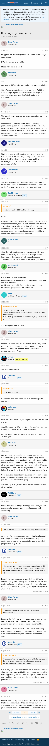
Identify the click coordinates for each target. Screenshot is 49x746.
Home (33, 739)
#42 (46, 81)
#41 (46, 50)
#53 (46, 415)
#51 (46, 366)
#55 (46, 502)
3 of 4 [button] (24, 713)
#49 (46, 302)
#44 (46, 150)
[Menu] (3, 3)
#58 (46, 606)
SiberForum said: (9, 562)
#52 (46, 384)
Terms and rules (7, 739)
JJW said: (6, 206)
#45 (46, 178)
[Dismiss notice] (45, 9)
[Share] (42, 50)
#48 (46, 274)
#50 (46, 340)
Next (32, 713)
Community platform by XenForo (20, 744)
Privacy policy (19, 739)
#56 (46, 525)
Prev (17, 713)
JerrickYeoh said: (8, 307)
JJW (4, 36)
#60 (46, 696)
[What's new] (41, 3)
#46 (46, 202)
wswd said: (6, 388)
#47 (46, 248)
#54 (46, 451)
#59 (46, 651)
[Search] (46, 3)
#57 (46, 558)
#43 (46, 112)
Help (27, 739)
